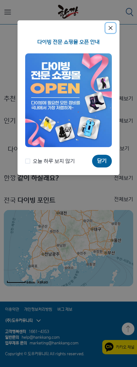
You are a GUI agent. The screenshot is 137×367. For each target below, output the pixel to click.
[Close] (110, 28)
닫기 (102, 161)
